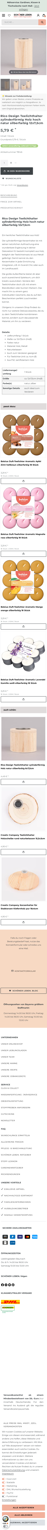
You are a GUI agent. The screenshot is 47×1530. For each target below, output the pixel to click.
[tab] (9, 195)
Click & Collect (10, 1088)
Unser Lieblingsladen (14, 1050)
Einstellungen (9, 1500)
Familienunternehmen (17, 1202)
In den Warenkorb (18, 171)
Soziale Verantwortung (18, 1215)
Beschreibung (9, 195)
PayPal (10, 1493)
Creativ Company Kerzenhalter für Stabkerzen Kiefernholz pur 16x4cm (19, 907)
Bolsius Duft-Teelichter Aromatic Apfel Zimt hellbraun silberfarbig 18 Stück (21, 463)
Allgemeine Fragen (12, 1142)
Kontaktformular (25, 971)
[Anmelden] (38, 15)
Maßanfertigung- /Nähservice (19, 1095)
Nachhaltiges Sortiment (18, 1195)
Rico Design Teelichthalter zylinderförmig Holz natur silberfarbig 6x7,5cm (23, 767)
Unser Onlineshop (12, 1044)
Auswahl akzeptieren (23, 1522)
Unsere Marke (9, 1063)
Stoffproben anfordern (15, 1107)
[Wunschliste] (9, 15)
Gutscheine (7, 1114)
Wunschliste (13, 178)
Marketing (12, 1486)
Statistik (11, 1482)
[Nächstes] (44, 52)
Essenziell (11, 1479)
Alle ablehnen (23, 1515)
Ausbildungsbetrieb (16, 1208)
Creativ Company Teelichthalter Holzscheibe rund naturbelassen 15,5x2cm (23, 837)
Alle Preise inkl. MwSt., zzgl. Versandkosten (20, 1424)
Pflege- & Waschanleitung (16, 1148)
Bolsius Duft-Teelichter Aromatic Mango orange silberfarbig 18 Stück (22, 609)
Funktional (12, 1496)
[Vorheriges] (3, 52)
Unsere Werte (9, 1070)
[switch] (5, 1526)
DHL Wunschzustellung (19, 1489)
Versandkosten (22, 185)
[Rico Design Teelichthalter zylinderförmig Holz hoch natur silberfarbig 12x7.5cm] (7, 85)
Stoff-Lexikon (9, 1161)
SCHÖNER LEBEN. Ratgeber (16, 1155)
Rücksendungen (10, 1174)
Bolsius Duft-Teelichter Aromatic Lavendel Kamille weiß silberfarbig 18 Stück (23, 681)
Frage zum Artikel (11, 202)
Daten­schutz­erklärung (13, 1470)
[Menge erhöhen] (11, 163)
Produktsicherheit (12, 208)
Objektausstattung (12, 1101)
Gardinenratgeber (12, 1168)
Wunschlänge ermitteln (15, 1135)
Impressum (8, 1473)
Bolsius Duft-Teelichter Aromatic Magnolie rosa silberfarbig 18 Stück (23, 536)
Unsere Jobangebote (13, 1076)
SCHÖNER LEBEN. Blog (25, 991)
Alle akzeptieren (23, 1508)
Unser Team (8, 1057)
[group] (23, 738)
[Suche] (42, 22)
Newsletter (8, 1120)
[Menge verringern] (15, 163)
